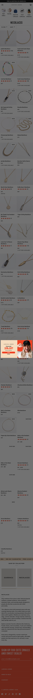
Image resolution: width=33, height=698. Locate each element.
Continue (8, 352)
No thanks (8, 354)
